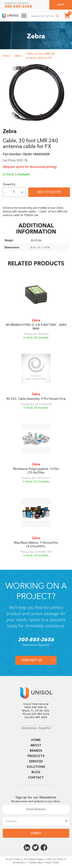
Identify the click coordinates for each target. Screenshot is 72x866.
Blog (36, 772)
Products (36, 756)
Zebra (17, 56)
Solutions (36, 767)
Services (36, 761)
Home (6, 56)
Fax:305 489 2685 (36, 717)
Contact (36, 778)
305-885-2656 (18, 6)
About (36, 745)
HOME (36, 740)
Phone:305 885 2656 (36, 714)
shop (60, 4)
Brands (36, 751)
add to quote (49, 192)
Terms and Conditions (43, 862)
